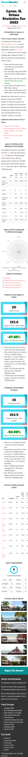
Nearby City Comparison (12, 287)
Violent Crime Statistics (12, 283)
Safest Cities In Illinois (12, 126)
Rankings (7, 727)
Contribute (8, 743)
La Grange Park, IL (4, 555)
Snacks (9, 2)
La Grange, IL (4, 547)
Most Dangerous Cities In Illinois (15, 128)
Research (7, 724)
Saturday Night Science (9, 44)
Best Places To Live (11, 713)
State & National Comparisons (14, 280)
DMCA (6, 750)
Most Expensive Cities (12, 722)
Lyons (10, 5)
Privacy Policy (9, 745)
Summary (7, 278)
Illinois (3, 166)
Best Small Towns (10, 715)
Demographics (6, 26)
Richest (6, 729)
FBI (8, 153)
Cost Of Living (21, 26)
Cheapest (7, 708)
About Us (7, 738)
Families (7, 717)
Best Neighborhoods (11, 710)
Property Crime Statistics (13, 285)
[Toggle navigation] (24, 2)
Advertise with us (10, 740)
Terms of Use (8, 747)
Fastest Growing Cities (12, 720)
